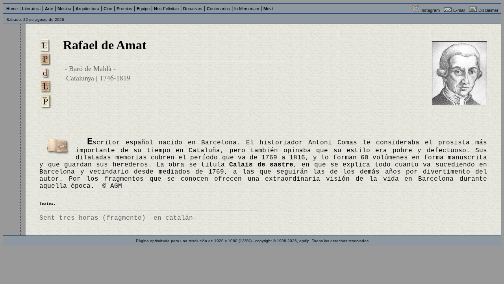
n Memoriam (246, 8)
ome (12, 8)
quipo (143, 8)
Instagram (430, 10)
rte (49, 8)
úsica (64, 8)
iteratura (31, 8)
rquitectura (87, 8)
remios (124, 8)
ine (108, 8)
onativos (192, 8)
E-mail (459, 10)
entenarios (218, 8)
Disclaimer (488, 10)
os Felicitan (166, 8)
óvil (268, 8)
